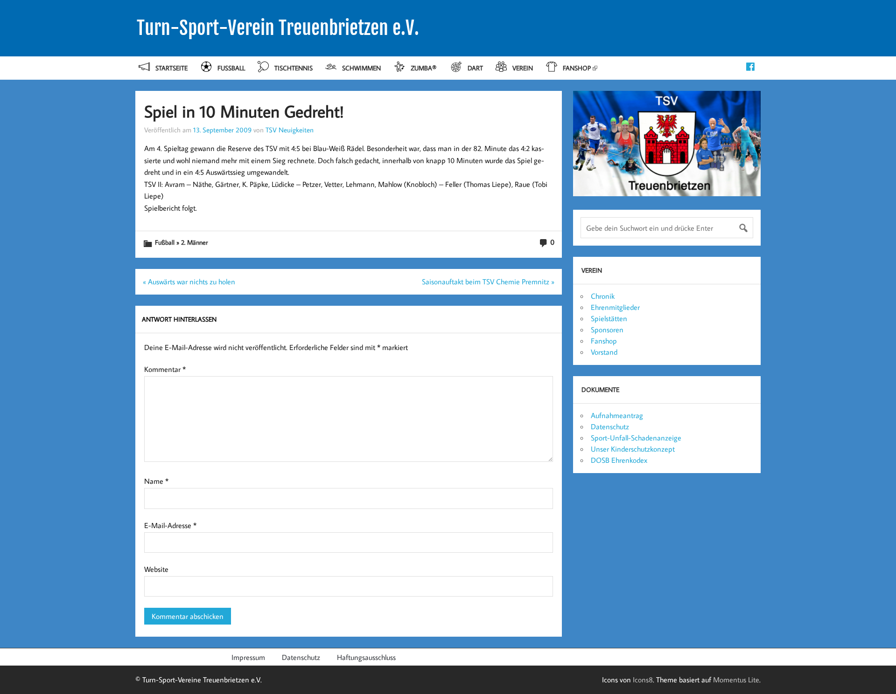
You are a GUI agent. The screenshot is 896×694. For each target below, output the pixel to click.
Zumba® (424, 67)
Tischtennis (293, 67)
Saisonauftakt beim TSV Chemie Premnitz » (488, 281)
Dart (475, 67)
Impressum (248, 657)
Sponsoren (607, 329)
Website (156, 569)
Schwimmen (361, 67)
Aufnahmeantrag (617, 415)
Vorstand (604, 352)
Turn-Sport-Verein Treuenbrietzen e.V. (278, 28)
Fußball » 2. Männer (181, 242)
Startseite (171, 67)
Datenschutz (610, 426)
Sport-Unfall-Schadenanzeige (636, 437)
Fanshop (577, 67)
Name (156, 481)
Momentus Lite (736, 679)
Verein (522, 67)
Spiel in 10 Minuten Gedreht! (244, 111)
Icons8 (643, 679)
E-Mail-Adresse (170, 525)
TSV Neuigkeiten (290, 129)
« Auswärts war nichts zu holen (189, 281)
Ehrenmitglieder (615, 307)
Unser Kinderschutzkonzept (633, 449)
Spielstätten (609, 318)
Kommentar (165, 369)
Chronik (603, 296)
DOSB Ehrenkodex (619, 460)
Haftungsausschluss (366, 657)
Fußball (231, 67)
